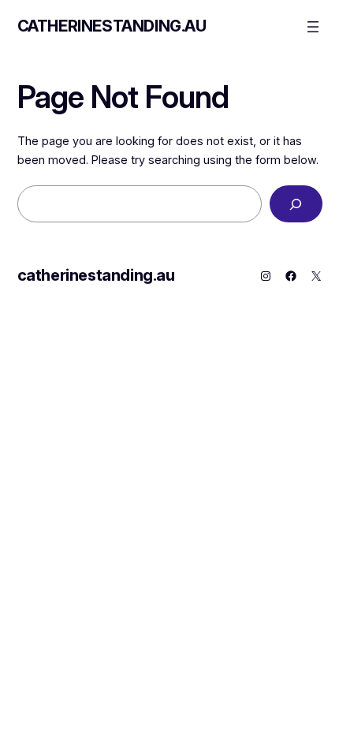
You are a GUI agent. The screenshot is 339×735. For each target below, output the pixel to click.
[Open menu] (313, 26)
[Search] (296, 203)
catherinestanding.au (112, 26)
